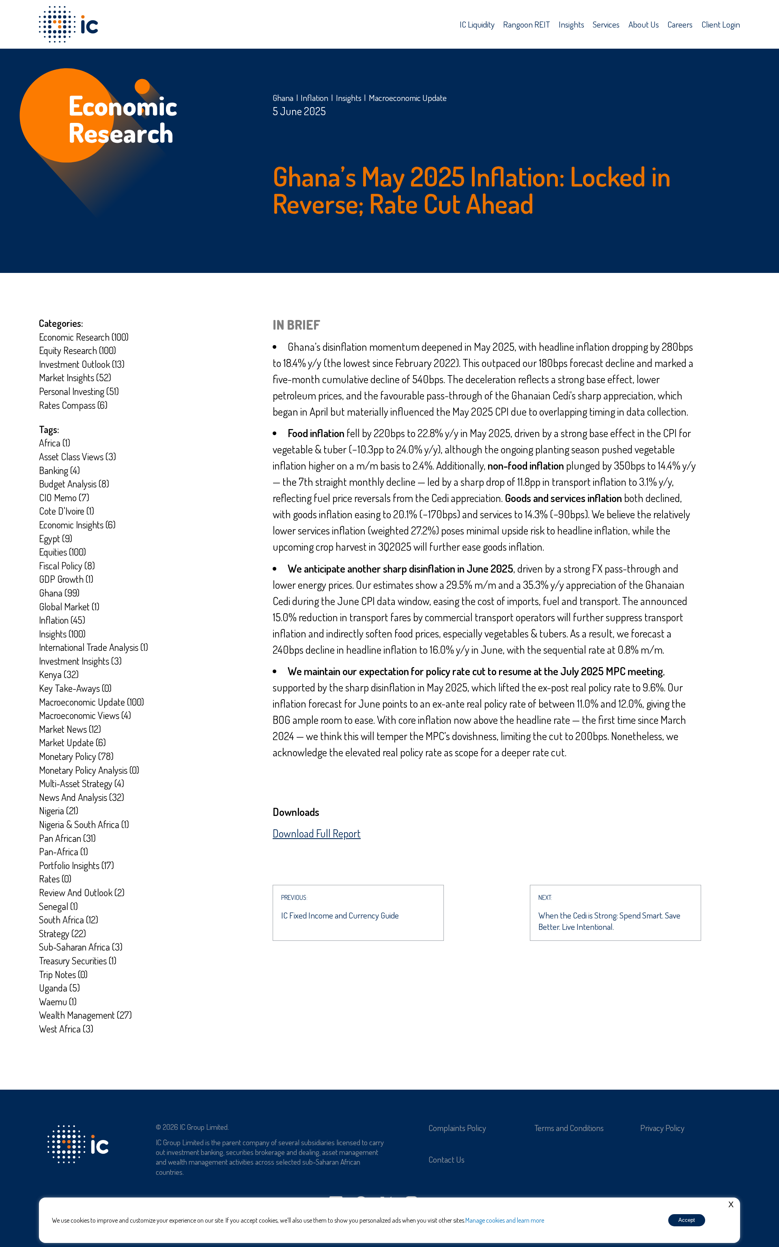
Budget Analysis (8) (74, 483)
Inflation (314, 97)
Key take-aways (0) (75, 688)
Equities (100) (62, 551)
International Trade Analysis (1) (93, 647)
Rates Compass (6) (73, 405)
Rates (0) (55, 878)
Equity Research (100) (77, 350)
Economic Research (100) (84, 337)
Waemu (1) (58, 1001)
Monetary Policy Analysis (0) (89, 770)
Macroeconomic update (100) (91, 701)
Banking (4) (59, 470)
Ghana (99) (59, 592)
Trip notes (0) (63, 974)
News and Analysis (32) (81, 797)
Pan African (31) (67, 838)
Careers (680, 24)
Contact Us (446, 1159)
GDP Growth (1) (66, 579)
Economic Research (122, 119)
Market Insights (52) (75, 377)
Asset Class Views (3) (77, 456)
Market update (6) (72, 742)
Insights (571, 24)
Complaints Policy (457, 1127)
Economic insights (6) (77, 524)
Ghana (283, 97)
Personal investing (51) (79, 391)
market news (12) (70, 729)
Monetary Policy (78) (76, 756)
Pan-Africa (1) (63, 851)
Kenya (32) (59, 674)
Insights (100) (62, 633)
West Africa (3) (66, 1028)
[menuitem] (477, 24)
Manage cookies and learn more (504, 1220)
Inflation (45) (62, 620)
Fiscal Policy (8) (67, 565)
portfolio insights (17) (76, 865)
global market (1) (69, 606)
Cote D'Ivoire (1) (66, 510)
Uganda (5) (59, 987)
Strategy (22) (62, 933)
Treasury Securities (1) (77, 960)
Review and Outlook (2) (82, 892)
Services (606, 24)
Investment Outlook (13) (82, 364)
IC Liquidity (477, 24)
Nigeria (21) (58, 810)
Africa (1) (54, 442)
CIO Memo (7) (64, 497)
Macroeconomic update (408, 97)
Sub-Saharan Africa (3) (81, 946)
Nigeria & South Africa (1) (84, 824)
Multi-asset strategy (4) (81, 783)
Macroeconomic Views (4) (85, 715)
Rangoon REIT (526, 24)
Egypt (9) (55, 538)
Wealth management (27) (85, 1015)
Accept (686, 1220)
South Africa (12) (68, 919)
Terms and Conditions (569, 1127)
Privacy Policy (662, 1127)
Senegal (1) (58, 906)
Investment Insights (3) (80, 661)
